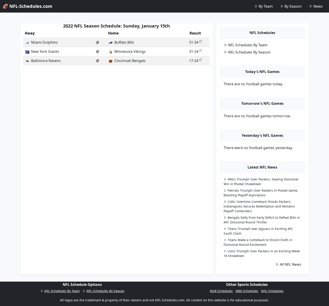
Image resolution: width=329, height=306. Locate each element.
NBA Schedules (246, 291)
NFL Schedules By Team (247, 45)
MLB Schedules (221, 291)
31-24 (193, 51)
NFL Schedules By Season (249, 52)
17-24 (193, 60)
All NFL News (290, 264)
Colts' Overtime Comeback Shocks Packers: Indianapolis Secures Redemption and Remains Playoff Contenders (259, 206)
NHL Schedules (272, 291)
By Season (293, 6)
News (318, 6)
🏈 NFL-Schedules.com (27, 6)
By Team (266, 6)
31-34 (193, 42)
